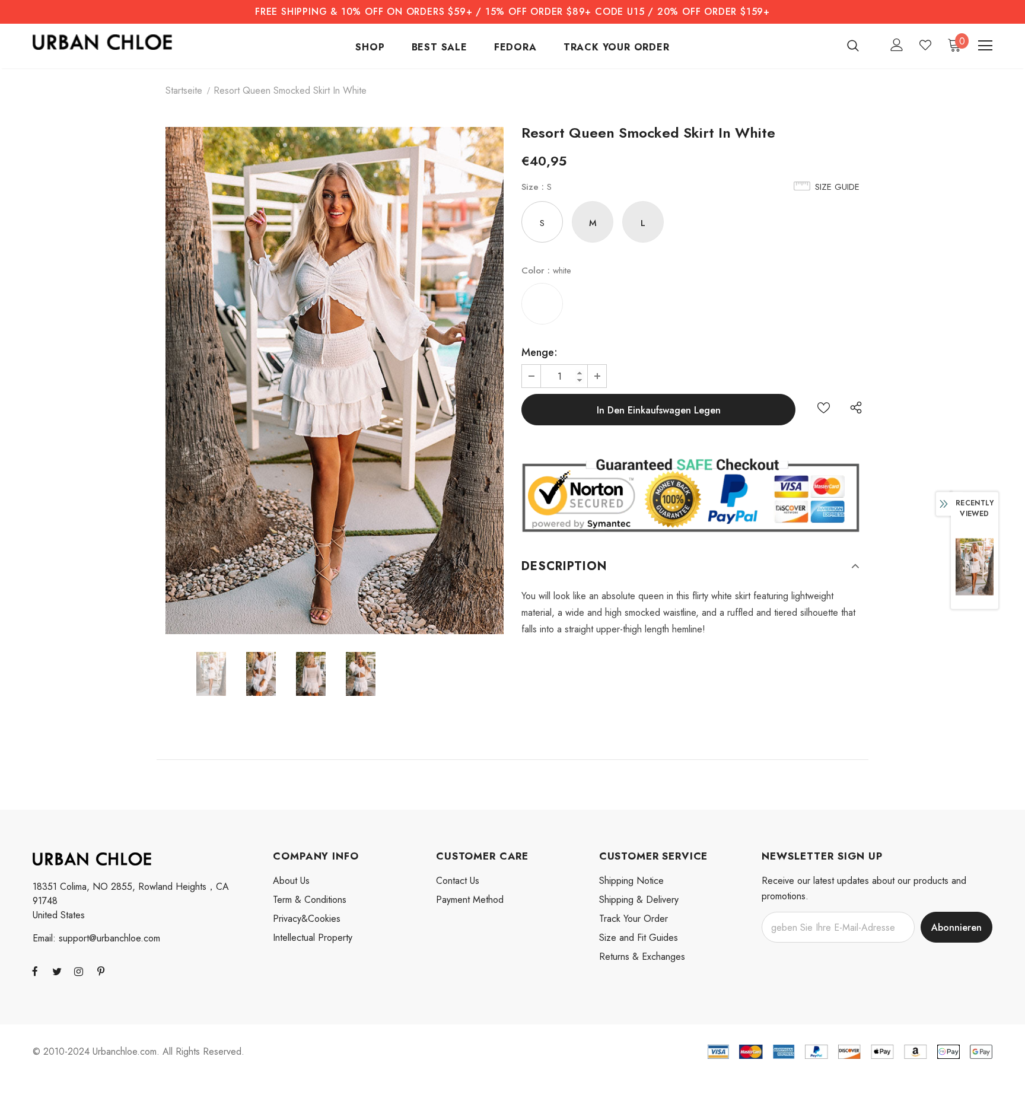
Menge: (539, 352)
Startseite (183, 90)
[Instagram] (79, 971)
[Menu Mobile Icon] (985, 46)
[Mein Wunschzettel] (925, 45)
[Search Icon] (860, 45)
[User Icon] (896, 45)
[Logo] (102, 42)
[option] (334, 380)
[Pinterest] (101, 971)
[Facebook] (35, 971)
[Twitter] (57, 971)
